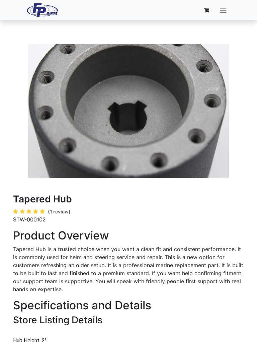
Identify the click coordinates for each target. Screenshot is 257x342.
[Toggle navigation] (223, 10)
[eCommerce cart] (206, 10)
